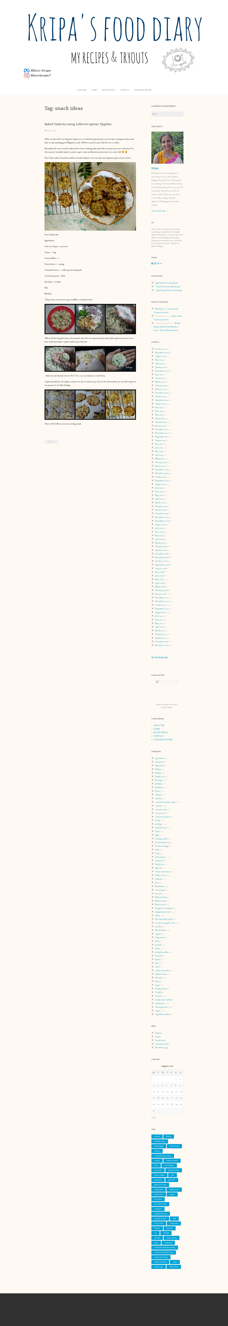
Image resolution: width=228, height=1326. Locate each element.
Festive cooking (161, 846)
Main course (160, 904)
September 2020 (162, 480)
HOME (94, 90)
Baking (158, 769)
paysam (158, 945)
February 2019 (161, 546)
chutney (158, 798)
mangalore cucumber (164, 908)
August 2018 (160, 568)
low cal (158, 893)
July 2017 (159, 616)
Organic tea (160, 937)
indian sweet (158, 1194)
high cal (158, 868)
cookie (157, 820)
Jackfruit (158, 879)
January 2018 (160, 594)
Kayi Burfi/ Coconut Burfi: (167, 283)
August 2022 (160, 403)
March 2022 (160, 418)
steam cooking (172, 1238)
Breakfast (159, 787)
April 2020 (159, 499)
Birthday (158, 784)
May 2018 (159, 579)
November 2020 (162, 473)
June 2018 (159, 576)
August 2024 (160, 356)
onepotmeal (174, 1223)
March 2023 (160, 382)
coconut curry (161, 809)
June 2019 (159, 532)
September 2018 (162, 564)
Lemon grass (160, 890)
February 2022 (161, 422)
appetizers (159, 758)
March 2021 (160, 458)
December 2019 (161, 513)
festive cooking (159, 1175)
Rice (157, 963)
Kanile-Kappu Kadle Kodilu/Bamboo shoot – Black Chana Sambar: (167, 327)
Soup (157, 981)
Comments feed (162, 1044)
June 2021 (159, 447)
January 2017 (160, 638)
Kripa (155, 168)
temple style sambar (163, 999)
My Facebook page (159, 657)
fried (157, 849)
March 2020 (160, 502)
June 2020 (159, 491)
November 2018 (162, 557)
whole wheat (173, 1267)
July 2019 (159, 528)
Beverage (159, 780)
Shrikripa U (160, 309)
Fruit (157, 853)
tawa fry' (158, 996)
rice (155, 1233)
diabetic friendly (172, 1160)
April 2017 (159, 627)
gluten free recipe (160, 1184)
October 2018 (161, 561)
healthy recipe (174, 1189)
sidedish (166, 1233)
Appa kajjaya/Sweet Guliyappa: (169, 290)
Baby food (159, 765)
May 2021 (159, 451)
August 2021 (160, 440)
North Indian (160, 930)
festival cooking (173, 1170)
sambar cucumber (162, 970)
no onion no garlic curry (165, 923)
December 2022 (161, 392)
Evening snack (161, 838)
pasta (157, 941)
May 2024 (159, 360)
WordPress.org (161, 1047)
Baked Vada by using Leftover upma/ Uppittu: (78, 124)
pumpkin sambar (162, 952)
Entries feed (160, 1040)
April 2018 (159, 583)
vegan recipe (158, 1267)
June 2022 (159, 411)
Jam (156, 882)
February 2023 (161, 385)
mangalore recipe (160, 1218)
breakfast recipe (159, 1141)
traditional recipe (160, 1262)
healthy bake (158, 1189)
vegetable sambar (162, 1014)
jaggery (172, 1194)
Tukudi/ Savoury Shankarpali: (168, 286)
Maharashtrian (161, 897)
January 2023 (160, 389)
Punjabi (158, 956)
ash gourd (159, 762)
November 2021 (162, 433)
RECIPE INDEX (108, 90)
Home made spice (162, 871)
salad (157, 967)
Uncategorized (161, 1007)
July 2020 (159, 488)
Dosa (157, 831)
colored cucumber (162, 817)
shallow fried (160, 974)
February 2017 (161, 634)
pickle (157, 948)
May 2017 (159, 623)
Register (158, 1033)
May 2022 (159, 415)
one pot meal (158, 1223)
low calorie (158, 1199)
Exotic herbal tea (162, 842)
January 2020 (160, 510)
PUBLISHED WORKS (142, 90)
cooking (158, 824)
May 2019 (159, 535)
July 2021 (159, 444)
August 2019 (160, 524)
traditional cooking (161, 1257)
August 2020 (160, 484)
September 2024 (162, 352)
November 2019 (162, 517)
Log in (157, 1036)
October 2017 (161, 605)
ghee (172, 1175)
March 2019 (160, 543)
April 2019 (159, 539)
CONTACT (124, 90)
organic (158, 934)
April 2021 (159, 455)
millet (157, 915)
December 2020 (161, 469)
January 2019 (160, 550)
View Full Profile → (159, 211)
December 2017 (161, 597)
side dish (158, 977)
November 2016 (162, 645)
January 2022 (160, 426)
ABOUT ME (81, 90)
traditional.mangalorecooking (164, 1247)
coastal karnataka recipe (165, 802)
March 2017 (160, 630)
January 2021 (160, 466)
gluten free (158, 1180)
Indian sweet (160, 875)
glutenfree (171, 1180)
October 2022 (161, 396)
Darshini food (161, 827)
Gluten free (160, 857)
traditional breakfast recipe (163, 1252)
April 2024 (159, 363)
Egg (157, 835)
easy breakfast (169, 1165)
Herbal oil (159, 860)
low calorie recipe (160, 1204)
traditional (159, 1003)
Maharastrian (160, 901)
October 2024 (161, 349)
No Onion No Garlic (163, 919)
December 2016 (161, 641)
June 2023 (159, 374)
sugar (157, 985)
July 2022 (159, 407)
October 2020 (161, 477)
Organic (157, 1228)
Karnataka (159, 886)
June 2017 (159, 619)
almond (157, 1136)
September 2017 (162, 608)
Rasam (158, 959)
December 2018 (161, 553)
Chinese (158, 795)
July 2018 (159, 572)
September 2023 (162, 371)
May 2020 (159, 495)
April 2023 (159, 378)
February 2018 (161, 590)
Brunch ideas (158, 1146)
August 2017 (160, 612)
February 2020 (161, 506)
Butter (158, 791)
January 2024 (160, 367)
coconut (158, 806)
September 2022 (162, 400)
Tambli (158, 992)
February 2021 (161, 462)
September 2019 (162, 521)
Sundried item (161, 988)
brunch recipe (174, 1146)
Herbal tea (159, 864)
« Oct (153, 1117)
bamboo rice (160, 776)
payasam (169, 1228)
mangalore (158, 1209)
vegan (157, 1010)
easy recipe (158, 1170)
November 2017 (162, 601)
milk (174, 1218)
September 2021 (162, 436)
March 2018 (160, 586)
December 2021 (161, 429)
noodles (158, 926)
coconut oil (159, 813)
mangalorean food (162, 912)
